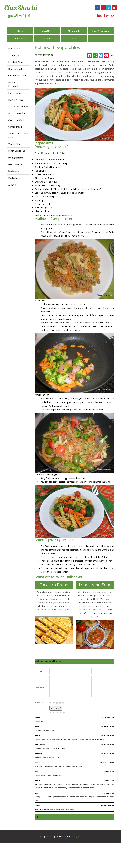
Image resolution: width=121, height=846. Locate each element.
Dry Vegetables (16, 68)
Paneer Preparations (15, 84)
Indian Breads (15, 92)
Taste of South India (18, 135)
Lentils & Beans (16, 62)
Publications (14, 177)
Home (20, 30)
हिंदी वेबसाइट (105, 15)
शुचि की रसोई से (18, 15)
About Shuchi (74, 30)
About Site (47, 30)
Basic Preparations (100, 30)
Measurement (20, 38)
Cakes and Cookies (17, 119)
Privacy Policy (77, 836)
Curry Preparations (18, 75)
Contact (74, 38)
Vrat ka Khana (15, 143)
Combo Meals (15, 126)
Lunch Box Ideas (16, 150)
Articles (12, 184)
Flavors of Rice (15, 99)
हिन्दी (47, 54)
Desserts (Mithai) (17, 113)
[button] (18, 171)
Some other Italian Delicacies (58, 577)
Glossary (47, 38)
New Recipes (15, 48)
